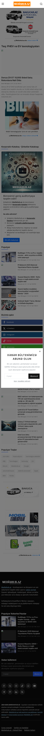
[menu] (3, 3)
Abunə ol (34, 376)
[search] (41, 3)
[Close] (39, 351)
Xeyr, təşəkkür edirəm (22, 381)
